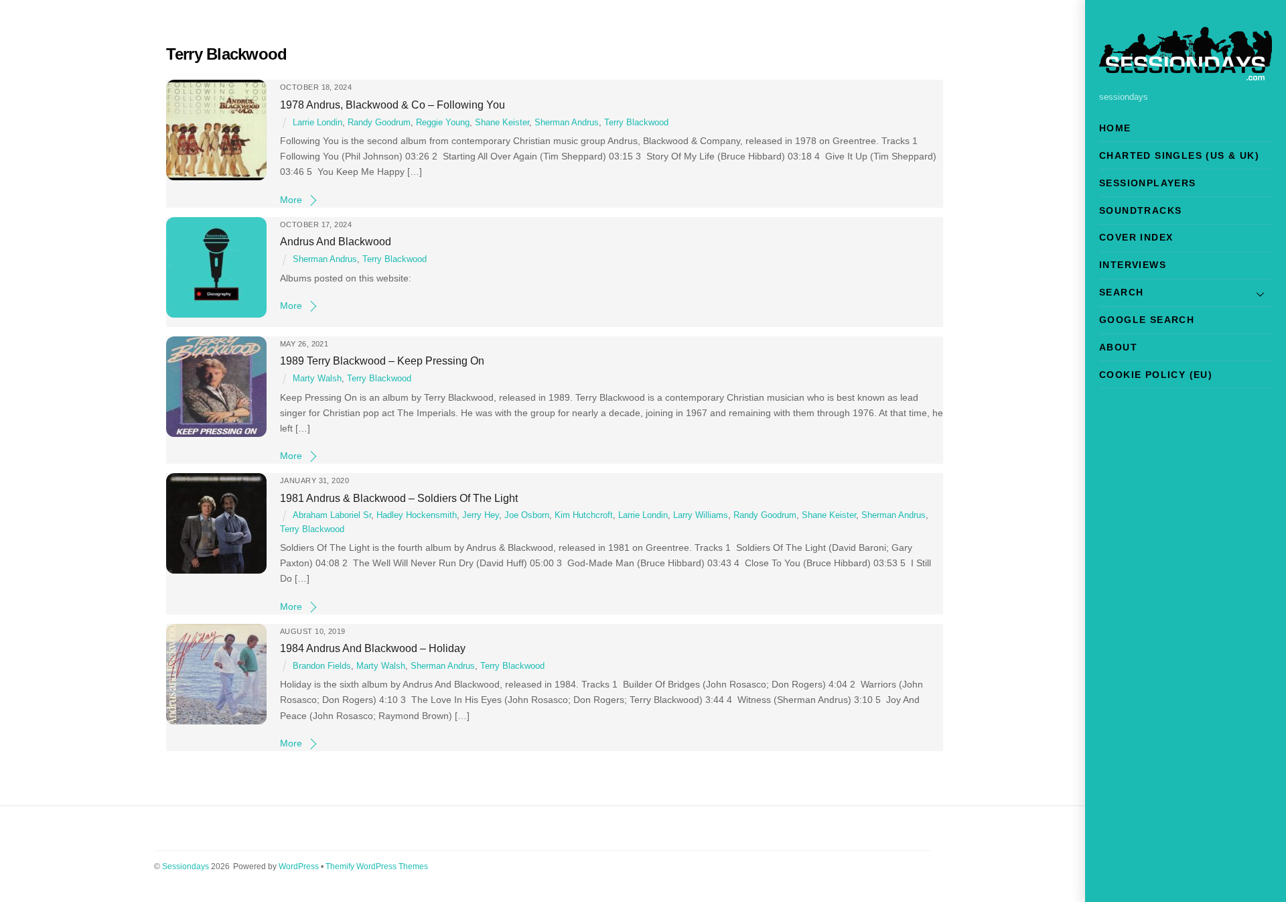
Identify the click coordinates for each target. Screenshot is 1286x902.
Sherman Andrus (566, 122)
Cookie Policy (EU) (1155, 374)
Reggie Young (443, 122)
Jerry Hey (480, 515)
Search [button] (1121, 292)
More (291, 199)
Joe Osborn (526, 515)
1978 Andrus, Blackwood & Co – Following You (392, 105)
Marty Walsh (317, 378)
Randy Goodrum (379, 122)
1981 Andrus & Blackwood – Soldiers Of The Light (399, 498)
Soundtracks (1140, 210)
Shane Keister (502, 122)
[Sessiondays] (1185, 75)
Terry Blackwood (636, 122)
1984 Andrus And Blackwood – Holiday (373, 648)
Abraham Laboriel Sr (332, 515)
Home (1115, 128)
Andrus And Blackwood (335, 241)
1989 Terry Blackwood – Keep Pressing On (382, 361)
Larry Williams (700, 515)
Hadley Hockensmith (416, 515)
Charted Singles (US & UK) (1179, 155)
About (1118, 347)
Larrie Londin (317, 122)
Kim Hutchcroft (584, 515)
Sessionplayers (1147, 183)
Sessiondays (185, 866)
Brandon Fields (322, 666)
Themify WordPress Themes (377, 866)
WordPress (299, 866)
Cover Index (1136, 237)
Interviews (1132, 264)
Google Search (1146, 319)
